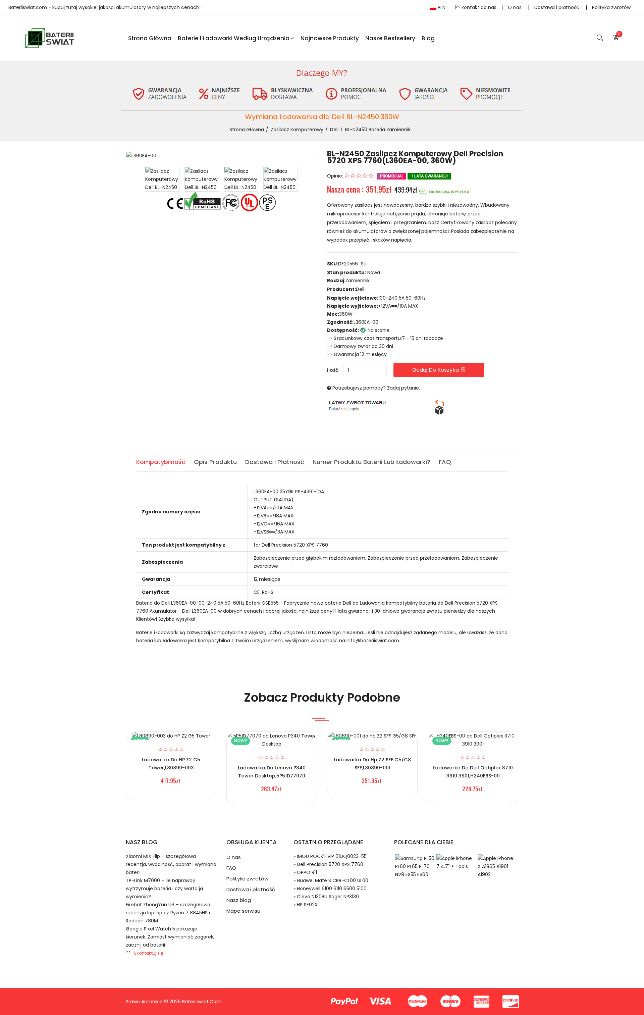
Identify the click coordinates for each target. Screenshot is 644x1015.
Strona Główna (149, 38)
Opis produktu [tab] (215, 462)
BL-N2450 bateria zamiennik (378, 129)
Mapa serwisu (243, 910)
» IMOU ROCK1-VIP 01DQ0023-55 (330, 856)
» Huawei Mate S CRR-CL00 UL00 (330, 880)
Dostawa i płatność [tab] (274, 462)
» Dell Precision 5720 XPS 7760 (328, 864)
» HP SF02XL (306, 904)
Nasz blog (238, 900)
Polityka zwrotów (611, 7)
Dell (334, 129)
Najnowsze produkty (330, 38)
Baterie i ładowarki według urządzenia (233, 38)
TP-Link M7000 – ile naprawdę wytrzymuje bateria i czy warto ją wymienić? (164, 888)
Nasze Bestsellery (390, 38)
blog (428, 38)
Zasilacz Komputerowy (297, 129)
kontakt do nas (478, 7)
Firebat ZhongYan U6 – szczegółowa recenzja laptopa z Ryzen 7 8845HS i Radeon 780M (168, 912)
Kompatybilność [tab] (160, 462)
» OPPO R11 (305, 872)
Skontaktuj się (148, 953)
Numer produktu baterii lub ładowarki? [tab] (371, 462)
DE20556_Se (352, 263)
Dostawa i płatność (557, 7)
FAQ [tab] (445, 462)
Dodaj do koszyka (436, 370)
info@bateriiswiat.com (372, 640)
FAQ (231, 867)
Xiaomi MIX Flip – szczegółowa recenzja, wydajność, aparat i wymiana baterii (171, 864)
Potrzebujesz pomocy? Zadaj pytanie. (376, 388)
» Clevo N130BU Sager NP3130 (326, 896)
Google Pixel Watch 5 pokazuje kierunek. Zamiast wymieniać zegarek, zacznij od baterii (170, 936)
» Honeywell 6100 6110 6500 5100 (330, 888)
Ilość (332, 370)
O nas (515, 7)
